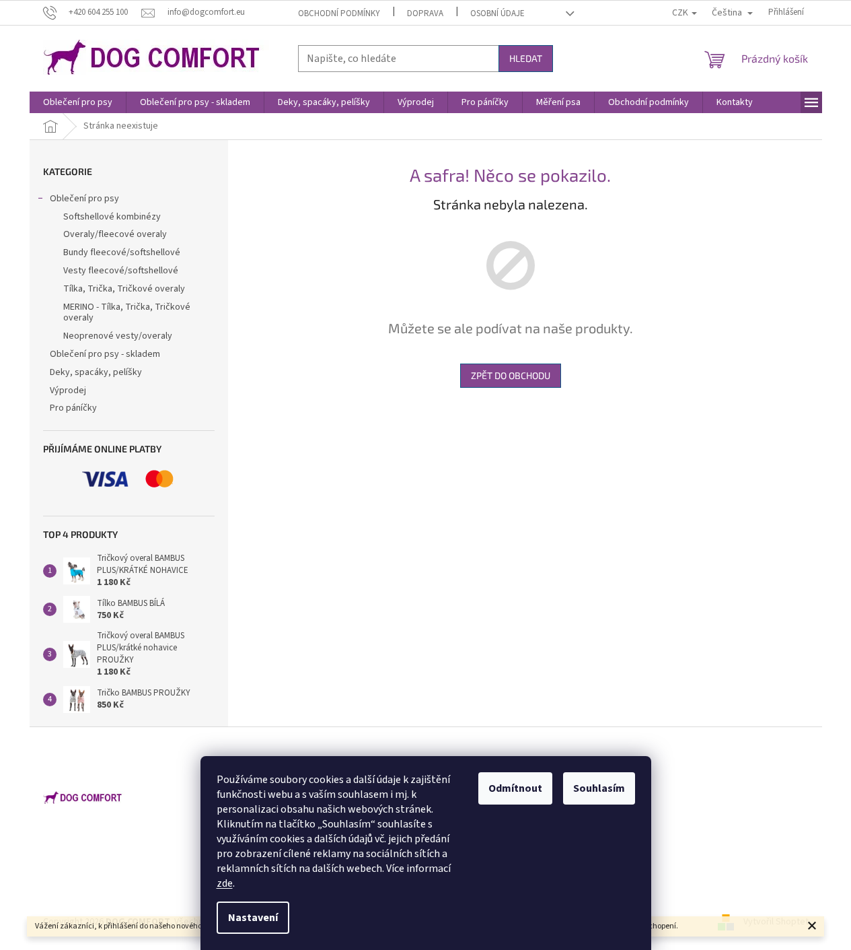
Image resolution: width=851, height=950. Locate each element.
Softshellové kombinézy (112, 217)
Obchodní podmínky (339, 13)
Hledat (525, 58)
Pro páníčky (73, 408)
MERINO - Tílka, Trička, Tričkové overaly (126, 312)
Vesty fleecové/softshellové (120, 270)
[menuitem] (78, 102)
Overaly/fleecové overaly (115, 234)
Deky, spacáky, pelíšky (96, 372)
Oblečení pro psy (84, 198)
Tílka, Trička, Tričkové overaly (124, 289)
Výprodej (68, 390)
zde (225, 883)
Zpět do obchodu (510, 375)
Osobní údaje (497, 13)
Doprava (425, 13)
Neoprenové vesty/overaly (117, 336)
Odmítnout (515, 788)
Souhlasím (599, 788)
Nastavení (253, 917)
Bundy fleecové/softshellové (121, 252)
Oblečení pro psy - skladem (105, 354)
